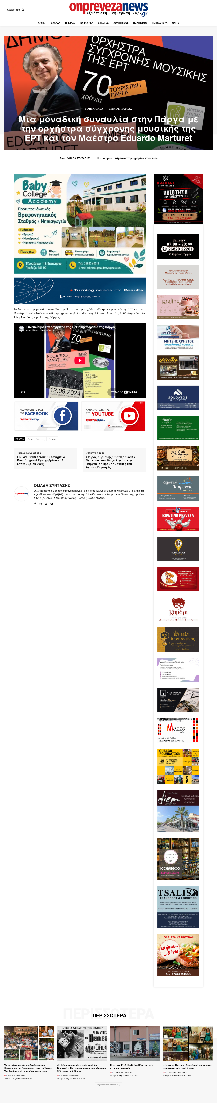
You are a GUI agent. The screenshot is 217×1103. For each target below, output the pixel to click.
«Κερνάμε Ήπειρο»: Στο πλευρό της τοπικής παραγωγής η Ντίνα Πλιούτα (187, 1066)
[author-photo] (6, 1075)
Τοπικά (53, 439)
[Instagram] (40, 503)
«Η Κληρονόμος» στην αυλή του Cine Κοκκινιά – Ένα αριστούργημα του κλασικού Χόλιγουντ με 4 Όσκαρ (81, 1068)
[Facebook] (35, 503)
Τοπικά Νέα (94, 108)
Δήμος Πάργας (120, 108)
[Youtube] (52, 503)
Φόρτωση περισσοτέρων (107, 1084)
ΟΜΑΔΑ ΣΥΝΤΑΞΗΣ (78, 158)
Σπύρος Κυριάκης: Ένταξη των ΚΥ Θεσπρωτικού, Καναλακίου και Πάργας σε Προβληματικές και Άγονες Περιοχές (110, 462)
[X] (46, 503)
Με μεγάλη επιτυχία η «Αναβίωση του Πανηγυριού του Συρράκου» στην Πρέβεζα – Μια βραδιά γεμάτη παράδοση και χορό (28, 1068)
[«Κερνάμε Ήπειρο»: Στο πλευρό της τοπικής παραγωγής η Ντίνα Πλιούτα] (188, 1043)
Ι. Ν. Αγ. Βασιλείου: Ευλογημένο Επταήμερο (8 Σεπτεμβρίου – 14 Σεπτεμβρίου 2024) (41, 460)
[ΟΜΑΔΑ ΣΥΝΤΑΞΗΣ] (21, 494)
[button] (16, 9)
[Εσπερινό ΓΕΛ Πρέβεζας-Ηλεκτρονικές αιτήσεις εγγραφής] (135, 1043)
